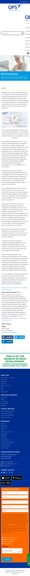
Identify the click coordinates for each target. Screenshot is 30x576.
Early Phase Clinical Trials (7, 411)
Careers (3, 389)
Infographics (4, 433)
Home (2, 77)
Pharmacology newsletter (11, 537)
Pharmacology (4, 403)
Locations (3, 383)
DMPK (2, 399)
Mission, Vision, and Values (8, 377)
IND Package (4, 401)
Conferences (4, 427)
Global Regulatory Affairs (7, 415)
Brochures (3, 423)
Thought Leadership (6, 444)
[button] (8, 337)
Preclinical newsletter (10, 539)
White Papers (4, 448)
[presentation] (12, 550)
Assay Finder (4, 397)
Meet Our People (5, 385)
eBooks (3, 429)
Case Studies (4, 425)
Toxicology (3, 405)
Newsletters (4, 437)
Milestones (3, 381)
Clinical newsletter (9, 541)
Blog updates (7, 543)
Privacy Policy (4, 391)
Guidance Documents (6, 431)
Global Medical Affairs (6, 413)
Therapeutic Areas (5, 417)
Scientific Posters (5, 439)
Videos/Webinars (5, 446)
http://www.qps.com (12, 524)
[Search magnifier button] (22, 33)
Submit (7, 559)
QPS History (4, 379)
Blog (2, 387)
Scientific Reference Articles (8, 441)
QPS (3, 94)
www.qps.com (16, 318)
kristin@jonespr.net (11, 332)
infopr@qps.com (6, 320)
